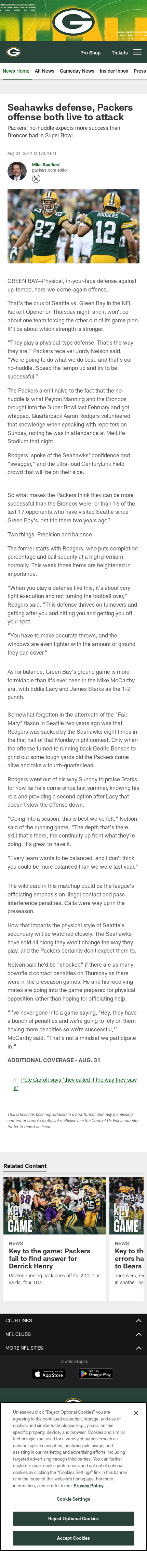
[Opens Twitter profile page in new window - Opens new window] (36, 179)
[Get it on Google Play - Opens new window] (96, 1377)
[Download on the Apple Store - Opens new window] (49, 1374)
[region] (73, 1476)
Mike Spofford (45, 164)
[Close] (136, 1412)
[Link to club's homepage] (13, 49)
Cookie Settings (73, 1499)
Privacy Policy (89, 1485)
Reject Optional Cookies (73, 1518)
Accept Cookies (73, 1538)
